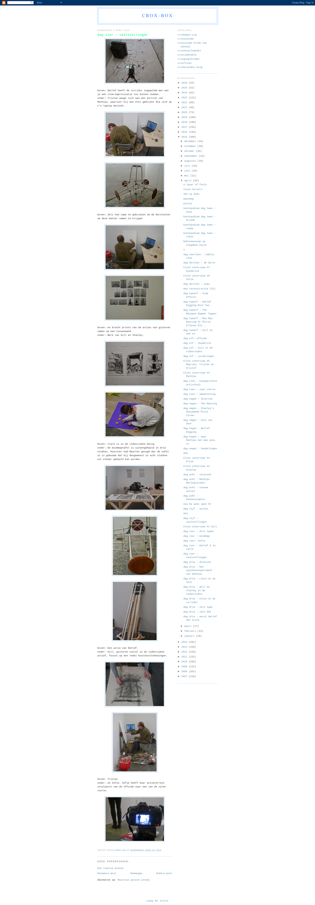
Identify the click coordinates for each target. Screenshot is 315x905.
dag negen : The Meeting (200, 403)
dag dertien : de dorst (199, 262)
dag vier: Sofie (194, 541)
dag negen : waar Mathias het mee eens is (199, 440)
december (190, 141)
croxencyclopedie (189, 50)
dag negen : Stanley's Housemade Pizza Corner (198, 412)
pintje (187, 203)
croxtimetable (187, 55)
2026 (185, 83)
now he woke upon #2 (197, 504)
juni (188, 170)
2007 (185, 676)
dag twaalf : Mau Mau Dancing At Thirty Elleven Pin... (198, 322)
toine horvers (192, 189)
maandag (188, 198)
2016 (185, 132)
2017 (185, 127)
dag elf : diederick (197, 343)
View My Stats (158, 901)
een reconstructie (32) (199, 288)
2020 (185, 112)
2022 (185, 102)
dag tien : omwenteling (199, 394)
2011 (185, 656)
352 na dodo (191, 194)
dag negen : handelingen (200, 448)
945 (185, 453)
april (188, 180)
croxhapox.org (187, 34)
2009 (185, 666)
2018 (185, 122)
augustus (190, 161)
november (190, 146)
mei (187, 175)
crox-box (158, 15)
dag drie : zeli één (197, 611)
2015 (185, 137)
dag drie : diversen (197, 562)
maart (188, 626)
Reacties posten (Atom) (134, 880)
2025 (185, 87)
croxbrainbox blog (190, 67)
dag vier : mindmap (196, 536)
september (191, 156)
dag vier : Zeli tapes (198, 531)
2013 (185, 647)
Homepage (136, 873)
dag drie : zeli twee (198, 607)
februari (190, 631)
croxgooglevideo (188, 59)
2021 (185, 107)
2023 (185, 97)
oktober (190, 151)
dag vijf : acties (195, 508)
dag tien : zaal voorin (199, 389)
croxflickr (185, 63)
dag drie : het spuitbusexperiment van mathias (197, 570)
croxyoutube (186, 38)
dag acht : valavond (197, 474)
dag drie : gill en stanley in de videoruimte (196, 590)
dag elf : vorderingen (198, 356)
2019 (185, 117)
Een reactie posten (110, 868)
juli (188, 166)
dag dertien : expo (196, 284)
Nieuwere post (106, 873)
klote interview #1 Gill (200, 526)
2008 (185, 671)
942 (185, 513)
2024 (185, 92)
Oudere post (164, 873)
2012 (185, 652)
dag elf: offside (195, 338)
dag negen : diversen (198, 399)
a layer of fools (195, 184)
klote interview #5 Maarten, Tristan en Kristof (198, 364)
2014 (185, 642)
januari (190, 636)
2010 (185, 661)
